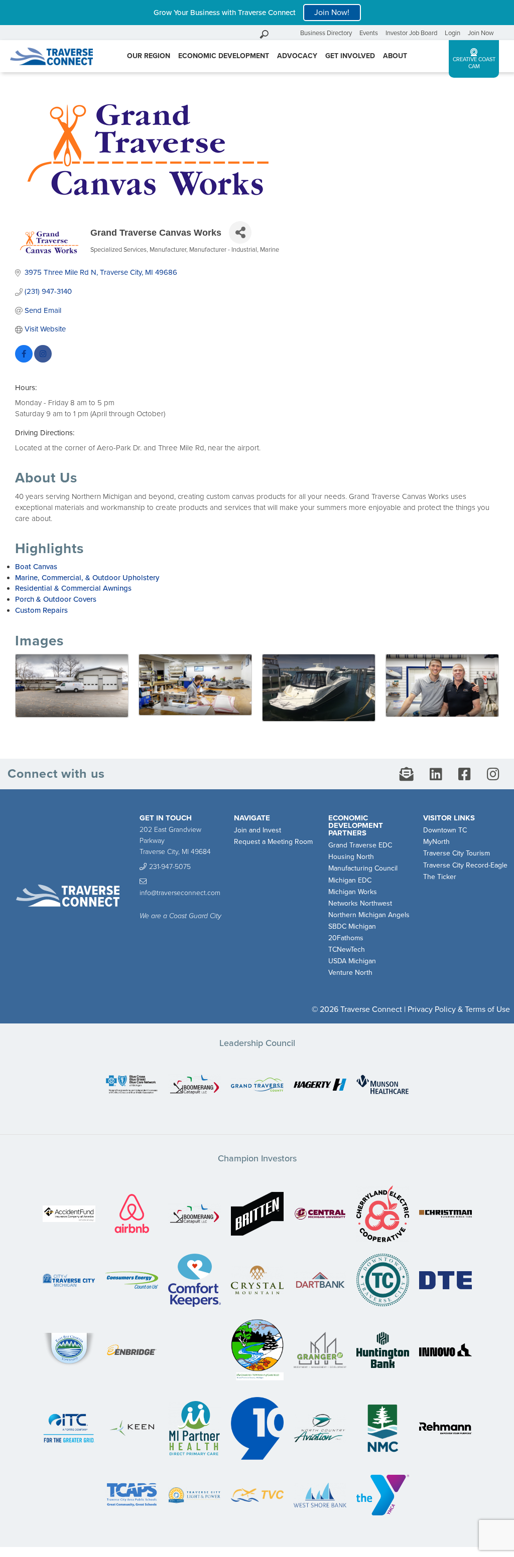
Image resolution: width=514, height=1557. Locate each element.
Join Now (481, 33)
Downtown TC (445, 830)
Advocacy (297, 56)
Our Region (148, 56)
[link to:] (131, 1085)
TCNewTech (346, 949)
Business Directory (326, 33)
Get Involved (350, 56)
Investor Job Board (411, 33)
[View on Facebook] (24, 360)
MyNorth (436, 841)
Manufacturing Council (363, 868)
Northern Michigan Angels (369, 915)
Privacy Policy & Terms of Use (459, 1009)
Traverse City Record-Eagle (465, 865)
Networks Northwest (360, 903)
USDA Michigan (352, 961)
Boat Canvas (36, 566)
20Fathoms (345, 938)
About (395, 56)
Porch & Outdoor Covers (55, 599)
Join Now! (331, 13)
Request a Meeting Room (273, 841)
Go (290, 33)
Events (368, 33)
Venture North (350, 972)
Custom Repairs (41, 610)
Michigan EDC (349, 880)
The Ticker (439, 877)
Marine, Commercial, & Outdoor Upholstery (87, 577)
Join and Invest (257, 830)
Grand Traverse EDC (360, 845)
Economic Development (223, 56)
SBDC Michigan (352, 926)
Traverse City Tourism (456, 853)
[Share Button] (240, 232)
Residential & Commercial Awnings (73, 588)
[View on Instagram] (43, 360)
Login (452, 33)
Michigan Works (352, 892)
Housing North (351, 856)
